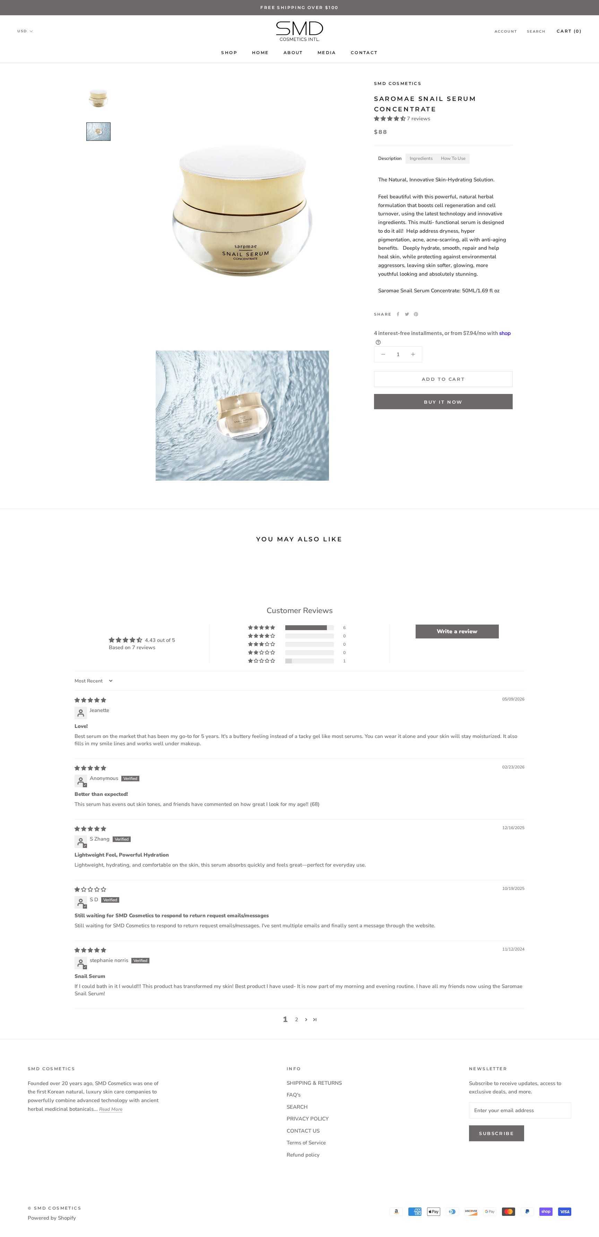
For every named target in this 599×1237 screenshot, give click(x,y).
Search (536, 31)
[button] (390, 118)
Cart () (569, 31)
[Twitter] (407, 314)
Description (389, 158)
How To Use (453, 158)
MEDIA (327, 52)
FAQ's (294, 1094)
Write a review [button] (457, 631)
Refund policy (303, 1154)
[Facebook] (398, 314)
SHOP (229, 52)
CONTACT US (303, 1130)
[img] (90, 700)
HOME (260, 52)
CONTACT (364, 52)
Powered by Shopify (52, 1217)
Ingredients (421, 158)
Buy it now (443, 402)
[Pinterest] (416, 314)
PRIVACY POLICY (308, 1118)
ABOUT (293, 52)
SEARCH (297, 1106)
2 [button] (296, 1019)
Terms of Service (306, 1142)
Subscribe (496, 1133)
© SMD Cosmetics (54, 1208)
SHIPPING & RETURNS (314, 1083)
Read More (110, 1109)
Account (506, 31)
